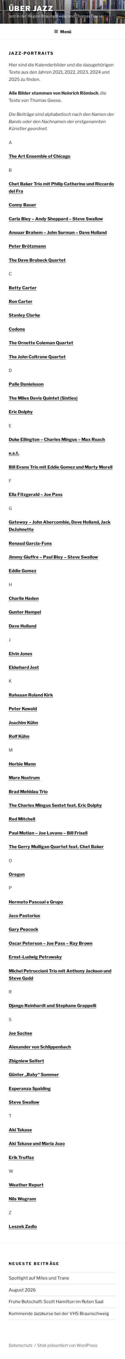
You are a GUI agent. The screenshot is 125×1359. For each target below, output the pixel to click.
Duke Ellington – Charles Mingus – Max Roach (57, 439)
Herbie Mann (22, 764)
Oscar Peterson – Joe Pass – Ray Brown (50, 943)
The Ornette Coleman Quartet (41, 342)
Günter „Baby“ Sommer (34, 1074)
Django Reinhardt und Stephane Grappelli (52, 1005)
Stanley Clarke (24, 315)
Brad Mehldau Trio (28, 791)
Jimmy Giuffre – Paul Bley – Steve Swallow (53, 557)
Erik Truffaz (21, 1157)
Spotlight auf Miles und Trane (39, 1278)
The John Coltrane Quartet (37, 356)
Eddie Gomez (22, 570)
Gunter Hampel (25, 612)
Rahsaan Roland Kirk (31, 695)
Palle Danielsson (26, 384)
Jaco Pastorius (24, 915)
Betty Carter (23, 287)
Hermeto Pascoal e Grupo (36, 902)
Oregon (17, 874)
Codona (17, 329)
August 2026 (22, 1290)
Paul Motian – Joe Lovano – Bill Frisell (48, 833)
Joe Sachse (20, 1033)
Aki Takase (20, 1130)
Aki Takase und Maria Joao (37, 1143)
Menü (65, 31)
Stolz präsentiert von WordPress (67, 1345)
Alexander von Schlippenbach (40, 1047)
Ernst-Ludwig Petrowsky (35, 957)
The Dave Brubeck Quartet (37, 260)
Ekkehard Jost (24, 667)
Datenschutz (21, 1345)
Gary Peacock (23, 929)
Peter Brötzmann (27, 246)
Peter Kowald (23, 708)
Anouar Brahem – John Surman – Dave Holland (58, 232)
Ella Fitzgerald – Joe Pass (36, 494)
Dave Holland (22, 626)
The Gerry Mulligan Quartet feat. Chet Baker (56, 846)
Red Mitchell (22, 819)
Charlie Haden (24, 598)
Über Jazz (31, 8)
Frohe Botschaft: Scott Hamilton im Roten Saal (56, 1301)
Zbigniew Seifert (26, 1061)
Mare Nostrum (24, 777)
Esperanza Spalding (30, 1088)
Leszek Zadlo (23, 1226)
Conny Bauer (22, 205)
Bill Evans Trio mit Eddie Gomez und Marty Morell (60, 467)
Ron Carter (21, 301)
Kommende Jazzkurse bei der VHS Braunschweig (59, 1313)
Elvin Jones (20, 653)
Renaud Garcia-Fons (30, 543)
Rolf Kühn (19, 736)
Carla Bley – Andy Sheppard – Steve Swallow (56, 219)
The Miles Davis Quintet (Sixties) (43, 398)
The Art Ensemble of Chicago (39, 156)
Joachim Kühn (23, 722)
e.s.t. (14, 453)
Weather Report (26, 1185)
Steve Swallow (24, 1102)
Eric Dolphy (21, 411)
